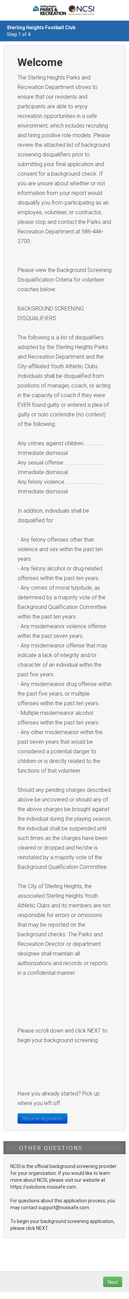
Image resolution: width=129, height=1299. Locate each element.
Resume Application (42, 1118)
